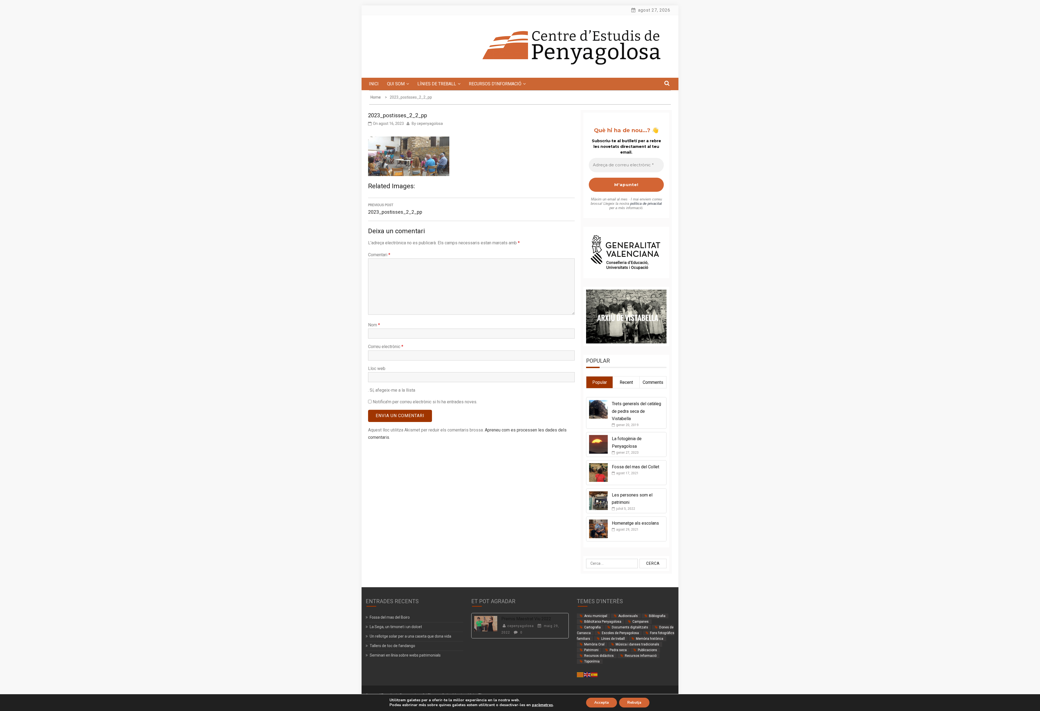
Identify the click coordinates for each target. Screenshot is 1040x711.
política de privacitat (646, 204)
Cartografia (592, 627)
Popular (599, 382)
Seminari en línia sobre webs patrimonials (405, 655)
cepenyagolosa (430, 123)
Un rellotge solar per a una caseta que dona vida (410, 636)
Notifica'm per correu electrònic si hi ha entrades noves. (425, 401)
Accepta (601, 702)
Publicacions (647, 650)
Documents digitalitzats (630, 627)
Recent (626, 382)
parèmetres (542, 705)
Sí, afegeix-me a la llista (392, 390)
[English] (587, 674)
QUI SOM (396, 83)
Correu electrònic (385, 346)
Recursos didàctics (599, 656)
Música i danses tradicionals (637, 644)
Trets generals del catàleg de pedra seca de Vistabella (636, 411)
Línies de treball (613, 639)
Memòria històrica (649, 639)
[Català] (580, 674)
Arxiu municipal (595, 616)
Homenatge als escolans (635, 523)
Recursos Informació (640, 656)
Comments (653, 382)
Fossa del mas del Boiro (390, 617)
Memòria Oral (594, 644)
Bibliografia (657, 616)
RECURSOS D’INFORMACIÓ (495, 83)
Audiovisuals (628, 616)
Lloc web (376, 368)
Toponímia (592, 661)
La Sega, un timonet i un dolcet (396, 627)
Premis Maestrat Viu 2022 (526, 618)
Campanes (640, 622)
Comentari (379, 254)
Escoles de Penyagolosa (620, 633)
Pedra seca (618, 650)
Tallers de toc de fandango (392, 646)
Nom (374, 324)
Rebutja (634, 702)
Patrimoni (591, 650)
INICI (374, 83)
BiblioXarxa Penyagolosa (602, 622)
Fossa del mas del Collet (635, 466)
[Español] (594, 674)
